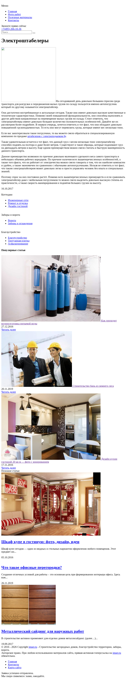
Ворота (12, 220)
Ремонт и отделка (18, 203)
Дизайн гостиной (18, 206)
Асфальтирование (18, 243)
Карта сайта (14, 667)
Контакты (13, 20)
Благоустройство (17, 237)
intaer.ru (33, 647)
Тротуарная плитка (18, 240)
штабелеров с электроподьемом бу (46, 136)
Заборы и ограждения (20, 223)
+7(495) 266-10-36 (11, 29)
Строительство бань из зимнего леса (93, 386)
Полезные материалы (20, 17)
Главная (12, 11)
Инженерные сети (18, 200)
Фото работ (14, 14)
